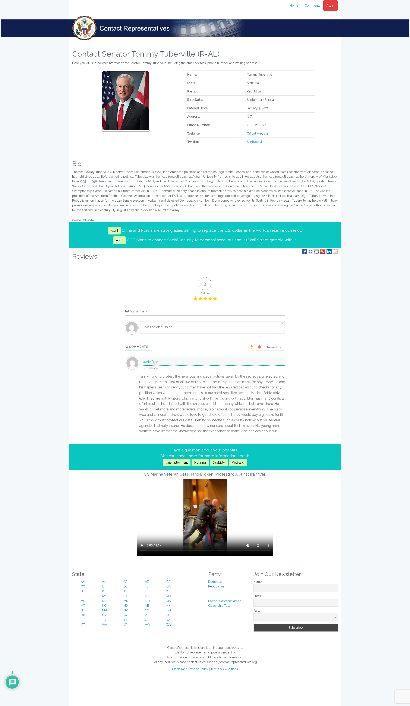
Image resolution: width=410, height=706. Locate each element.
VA (168, 620)
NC (104, 605)
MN (126, 601)
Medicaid (237, 462)
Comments (312, 5)
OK (83, 615)
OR (104, 615)
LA (125, 596)
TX (125, 620)
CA (168, 581)
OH (168, 610)
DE (125, 586)
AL (104, 581)
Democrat (215, 581)
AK (83, 581)
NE (147, 605)
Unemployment (177, 462)
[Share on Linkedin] (329, 251)
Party (256, 610)
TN (104, 620)
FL (146, 586)
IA (103, 591)
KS (82, 596)
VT (83, 624)
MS (168, 601)
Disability (218, 462)
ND (126, 605)
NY (147, 610)
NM (104, 610)
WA (104, 624)
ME (83, 601)
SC (168, 615)
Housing (200, 462)
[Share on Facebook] (304, 251)
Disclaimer (179, 669)
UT (147, 620)
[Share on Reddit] (316, 251)
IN (167, 591)
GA (168, 586)
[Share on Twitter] (310, 251)
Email (257, 596)
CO (83, 586)
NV (126, 610)
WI (125, 624)
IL (146, 591)
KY (104, 596)
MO (147, 601)
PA (125, 615)
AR (125, 581)
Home (294, 5)
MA (147, 596)
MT (83, 605)
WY (168, 624)
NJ (82, 610)
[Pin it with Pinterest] (322, 251)
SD (83, 620)
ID (125, 591)
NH (168, 605)
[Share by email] (335, 251)
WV (147, 624)
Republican (216, 586)
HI (82, 591)
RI (146, 615)
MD (168, 596)
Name (257, 581)
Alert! (114, 230)
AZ (147, 581)
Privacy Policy (198, 669)
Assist (330, 5)
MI (103, 601)
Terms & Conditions (224, 669)
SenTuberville (256, 142)
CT (104, 586)
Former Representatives (224, 601)
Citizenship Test (219, 605)
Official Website (257, 133)
